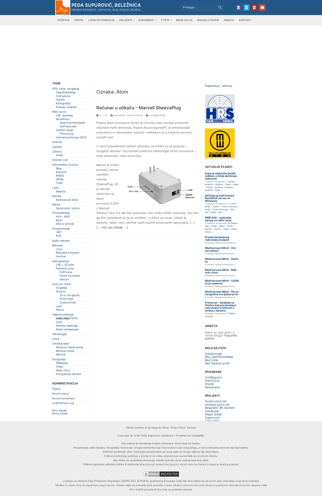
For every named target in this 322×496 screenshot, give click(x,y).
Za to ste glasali (69, 296)
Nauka (56, 205)
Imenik (209, 384)
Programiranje (61, 229)
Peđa (231, 181)
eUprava (61, 172)
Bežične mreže (65, 351)
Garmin (60, 100)
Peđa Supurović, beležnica (106, 5)
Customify (198, 435)
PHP (58, 236)
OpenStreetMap (66, 93)
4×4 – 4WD (63, 217)
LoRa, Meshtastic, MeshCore (67, 319)
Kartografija (63, 104)
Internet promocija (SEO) (71, 138)
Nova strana (59, 413)
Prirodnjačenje (61, 213)
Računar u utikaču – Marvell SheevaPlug (138, 107)
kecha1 (208, 229)
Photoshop (67, 134)
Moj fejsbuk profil (217, 363)
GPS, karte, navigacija (65, 89)
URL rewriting (64, 116)
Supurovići (212, 417)
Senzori (64, 280)
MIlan (222, 226)
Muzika (56, 197)
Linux (59, 250)
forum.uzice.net (216, 401)
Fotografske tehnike (68, 375)
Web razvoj (59, 112)
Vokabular (212, 411)
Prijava (56, 389)
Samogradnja (60, 262)
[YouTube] (254, 7)
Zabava (56, 152)
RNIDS (60, 176)
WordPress (63, 120)
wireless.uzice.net (217, 404)
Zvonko (208, 316)
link (191, 456)
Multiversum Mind (67, 200)
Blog (58, 169)
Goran (218, 229)
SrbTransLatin (68, 127)
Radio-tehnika (61, 241)
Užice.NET (212, 421)
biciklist (209, 184)
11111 (233, 203)
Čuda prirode (68, 303)
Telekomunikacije (62, 315)
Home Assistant (70, 276)
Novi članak (59, 410)
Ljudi (59, 307)
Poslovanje (66, 299)
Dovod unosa (60, 394)
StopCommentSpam (72, 123)
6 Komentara (157, 115)
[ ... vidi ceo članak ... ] (112, 227)
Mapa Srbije (213, 414)
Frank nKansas (229, 206)
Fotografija (58, 360)
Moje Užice (63, 371)
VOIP (59, 323)
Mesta (60, 310)
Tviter (59, 183)
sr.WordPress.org (63, 404)
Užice (55, 339)
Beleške (61, 192)
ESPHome (66, 273)
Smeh (59, 156)
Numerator (212, 387)
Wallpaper (62, 363)
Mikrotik (61, 355)
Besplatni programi (67, 253)
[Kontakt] (262, 7)
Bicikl (59, 221)
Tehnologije (135, 115)
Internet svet (60, 160)
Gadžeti (57, 147)
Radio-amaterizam (67, 330)
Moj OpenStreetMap (219, 357)
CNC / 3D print (65, 265)
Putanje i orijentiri (66, 108)
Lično (55, 188)
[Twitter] (247, 7)
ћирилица (212, 86)
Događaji (61, 288)
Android (57, 143)
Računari (119, 115)
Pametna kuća (65, 269)
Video (59, 367)
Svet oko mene (61, 285)
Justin (216, 206)
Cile (207, 226)
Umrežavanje (60, 344)
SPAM (59, 180)
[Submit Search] (220, 7)
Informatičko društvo (65, 165)
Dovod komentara (63, 399)
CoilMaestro (213, 377)
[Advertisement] (161, 53)
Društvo (61, 292)
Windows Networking (69, 348)
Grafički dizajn (64, 131)
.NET (59, 233)
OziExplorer (63, 97)
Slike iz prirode (65, 224)
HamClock (212, 380)
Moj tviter (212, 360)
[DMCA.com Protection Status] (161, 476)
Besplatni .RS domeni (220, 408)
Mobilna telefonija (67, 326)
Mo (232, 209)
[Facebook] (239, 7)
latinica (227, 86)
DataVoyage (213, 353)
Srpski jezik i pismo (68, 209)
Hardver (61, 257)
